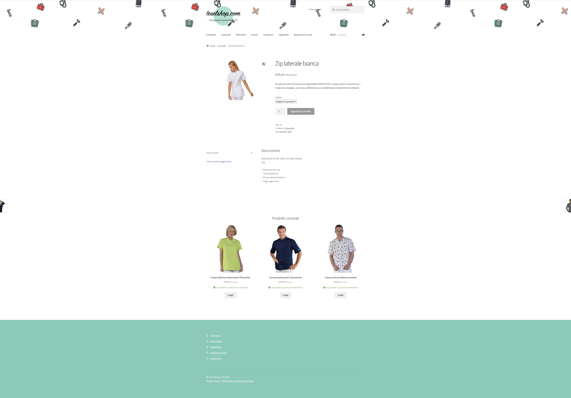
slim (290, 131)
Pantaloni (241, 34)
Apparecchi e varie (303, 34)
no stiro (283, 131)
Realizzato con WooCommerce (238, 380)
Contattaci (215, 358)
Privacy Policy (213, 380)
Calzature (268, 34)
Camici (254, 34)
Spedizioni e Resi (218, 352)
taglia (278, 97)
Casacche (226, 34)
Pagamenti (216, 346)
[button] (263, 64)
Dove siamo (216, 341)
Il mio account (315, 9)
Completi (211, 34)
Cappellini (283, 34)
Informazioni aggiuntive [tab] (218, 161)
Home (212, 45)
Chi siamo (215, 335)
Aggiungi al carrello (301, 111)
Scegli (230, 295)
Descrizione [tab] (212, 152)
